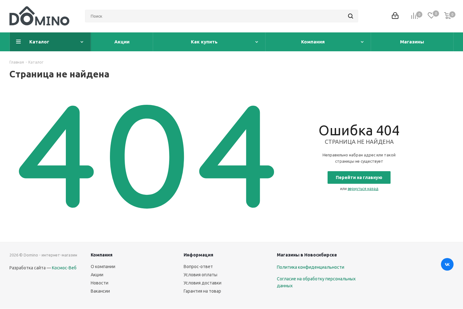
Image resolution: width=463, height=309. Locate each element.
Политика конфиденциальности (310, 267)
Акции (97, 274)
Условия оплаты (200, 274)
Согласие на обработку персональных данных (316, 282)
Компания (101, 254)
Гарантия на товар (202, 291)
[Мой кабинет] (395, 16)
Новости (99, 282)
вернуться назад (363, 189)
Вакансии (100, 291)
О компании (103, 266)
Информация (198, 254)
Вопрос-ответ (198, 266)
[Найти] (350, 16)
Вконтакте (447, 264)
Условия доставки (202, 282)
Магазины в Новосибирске (307, 254)
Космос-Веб (64, 267)
